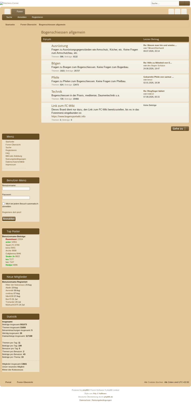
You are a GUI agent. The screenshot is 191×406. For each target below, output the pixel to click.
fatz (7, 262)
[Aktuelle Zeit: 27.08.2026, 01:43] (187, 25)
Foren (20, 11)
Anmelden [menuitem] (178, 12)
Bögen (55, 63)
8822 (17, 256)
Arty (94, 393)
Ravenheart (11, 239)
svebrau (9, 293)
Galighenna (11, 253)
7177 (11, 259)
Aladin (8, 287)
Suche (9, 17)
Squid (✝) (10, 245)
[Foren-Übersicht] (9, 3)
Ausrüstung (59, 46)
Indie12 (150, 94)
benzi (149, 80)
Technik (56, 92)
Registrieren (37, 17)
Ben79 (8, 299)
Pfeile (55, 77)
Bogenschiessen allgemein (63, 32)
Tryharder (10, 302)
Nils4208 (9, 296)
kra (7, 259)
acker (8, 242)
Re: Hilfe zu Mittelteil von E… (157, 63)
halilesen (103, 393)
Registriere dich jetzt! (11, 212)
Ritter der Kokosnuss (15, 285)
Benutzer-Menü (16, 180)
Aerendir (9, 290)
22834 (20, 239)
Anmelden (22, 17)
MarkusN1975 (12, 305)
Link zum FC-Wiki (63, 106)
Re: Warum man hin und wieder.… (160, 45)
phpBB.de (108, 397)
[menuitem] (171, 11)
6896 (15, 265)
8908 (14, 250)
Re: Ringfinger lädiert (154, 91)
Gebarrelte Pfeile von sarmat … (158, 77)
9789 (17, 245)
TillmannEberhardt (155, 48)
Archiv (8, 250)
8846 (18, 253)
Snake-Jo (10, 256)
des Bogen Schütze (156, 65)
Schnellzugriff (8, 12)
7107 (12, 262)
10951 (14, 242)
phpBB (86, 390)
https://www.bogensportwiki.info (68, 116)
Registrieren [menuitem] (185, 12)
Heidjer (9, 265)
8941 (13, 248)
